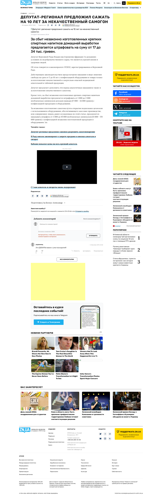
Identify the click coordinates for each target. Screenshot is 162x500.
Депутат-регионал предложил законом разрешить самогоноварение (63, 132)
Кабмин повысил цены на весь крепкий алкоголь (54, 144)
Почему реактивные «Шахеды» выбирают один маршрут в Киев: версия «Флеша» (124, 250)
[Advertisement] (58, 281)
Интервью (80, 3)
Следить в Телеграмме (50, 322)
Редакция (51, 436)
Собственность (117, 471)
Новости (52, 3)
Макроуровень (23, 466)
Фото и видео (69, 3)
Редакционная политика (56, 442)
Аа (124, 3)
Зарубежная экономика (57, 463)
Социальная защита (56, 460)
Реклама (51, 439)
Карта (50, 445)
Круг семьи (115, 466)
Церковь (83, 468)
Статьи (60, 3)
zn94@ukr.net (71, 444)
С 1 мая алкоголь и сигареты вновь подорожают (53, 187)
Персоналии (54, 471)
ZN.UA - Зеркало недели (127, 142)
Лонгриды (90, 3)
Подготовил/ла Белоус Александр (47, 203)
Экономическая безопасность (59, 468)
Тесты (98, 3)
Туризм (114, 468)
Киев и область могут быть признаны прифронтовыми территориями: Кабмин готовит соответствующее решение (122, 194)
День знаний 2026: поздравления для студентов (121, 181)
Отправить (93, 235)
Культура (84, 471)
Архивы (50, 433)
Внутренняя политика (26, 460)
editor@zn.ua (78, 449)
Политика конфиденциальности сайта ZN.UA (129, 493)
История (114, 463)
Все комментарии (67, 259)
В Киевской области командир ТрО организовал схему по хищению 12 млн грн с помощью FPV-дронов (124, 238)
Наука (83, 460)
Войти (119, 3)
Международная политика (27, 463)
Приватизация (23, 471)
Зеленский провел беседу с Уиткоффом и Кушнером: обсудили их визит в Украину (123, 219)
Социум (114, 460)
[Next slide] (140, 7)
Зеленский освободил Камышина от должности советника (122, 208)
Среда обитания (86, 466)
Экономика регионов (26, 474)
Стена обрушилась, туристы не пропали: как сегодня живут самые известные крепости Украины (124, 262)
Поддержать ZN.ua (134, 3)
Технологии (85, 463)
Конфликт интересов (57, 466)
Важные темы (27, 7)
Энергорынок (23, 468)
